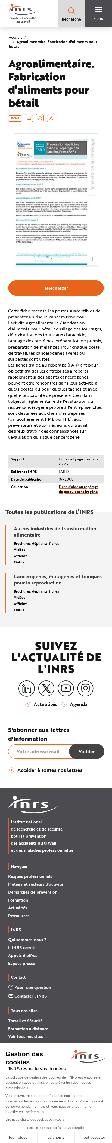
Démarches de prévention (32, 892)
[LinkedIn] (26, 688)
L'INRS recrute (22, 947)
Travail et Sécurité (25, 1021)
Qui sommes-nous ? (27, 940)
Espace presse (21, 963)
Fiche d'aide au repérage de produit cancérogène (78, 489)
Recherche (71, 19)
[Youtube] (66, 688)
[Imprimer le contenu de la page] (40, 118)
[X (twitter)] (46, 688)
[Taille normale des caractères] (51, 118)
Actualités (17, 908)
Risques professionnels (30, 876)
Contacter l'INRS (30, 996)
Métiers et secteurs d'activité (35, 884)
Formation (18, 900)
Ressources (18, 916)
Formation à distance (28, 1029)
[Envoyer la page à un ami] (28, 118)
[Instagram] (85, 688)
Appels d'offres (22, 955)
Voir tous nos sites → (28, 1036)
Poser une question (32, 987)
